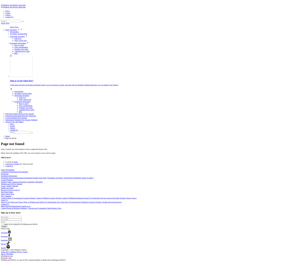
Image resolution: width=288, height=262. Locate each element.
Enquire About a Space (128, 198)
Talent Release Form (54, 208)
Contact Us (9, 17)
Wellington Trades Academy (83, 178)
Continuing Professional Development (14, 172)
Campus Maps (6, 198)
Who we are (5, 202)
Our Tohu (61, 202)
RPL (16, 53)
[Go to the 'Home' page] (13, 5)
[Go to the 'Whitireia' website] (7, 256)
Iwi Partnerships (51, 202)
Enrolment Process (8, 178)
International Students (21, 120)
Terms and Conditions (9, 252)
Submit (4, 226)
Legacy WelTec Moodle (9, 186)
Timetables (39, 182)
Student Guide (6, 182)
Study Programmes (7, 170)
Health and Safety (7, 188)
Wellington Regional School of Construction (85, 198)
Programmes (14, 32)
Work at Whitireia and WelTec (34, 202)
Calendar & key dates (22, 51)
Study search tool (20, 41)
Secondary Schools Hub (18, 34)
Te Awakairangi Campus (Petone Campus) (27, 198)
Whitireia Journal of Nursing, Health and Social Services (101, 202)
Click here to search (12, 164)
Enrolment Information (20, 116)
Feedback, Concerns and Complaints (33, 208)
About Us (14, 122)
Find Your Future (19, 114)
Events (7, 13)
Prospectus (5, 174)
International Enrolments (24, 178)
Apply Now (5, 23)
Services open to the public (110, 198)
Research (77, 202)
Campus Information (19, 182)
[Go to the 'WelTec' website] (6, 258)
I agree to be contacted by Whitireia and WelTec (21, 224)
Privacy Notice (22, 252)
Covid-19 (16, 190)
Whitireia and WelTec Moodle (11, 184)
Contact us (9, 166)
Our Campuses (6, 196)
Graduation (31, 182)
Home (7, 136)
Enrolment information (18, 43)
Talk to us (17, 38)
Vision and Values (16, 202)
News (7, 11)
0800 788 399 (6, 206)
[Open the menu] (144, 2)
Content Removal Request (10, 208)
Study (11, 30)
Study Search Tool (7, 194)
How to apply (19, 45)
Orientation (51, 178)
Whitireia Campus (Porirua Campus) (55, 198)
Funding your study (21, 49)
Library (8, 15)
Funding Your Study (40, 178)
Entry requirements (21, 47)
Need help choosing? (17, 36)
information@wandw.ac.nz (20, 206)
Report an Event (7, 190)
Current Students (16, 118)
